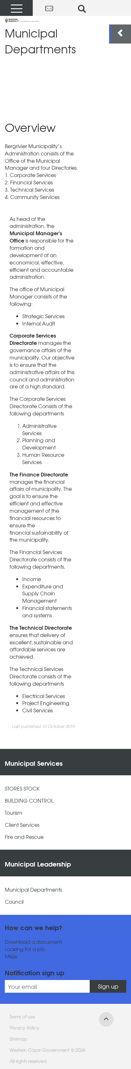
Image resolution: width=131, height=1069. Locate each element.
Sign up (108, 986)
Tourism (13, 812)
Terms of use (22, 1016)
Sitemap (19, 1039)
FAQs (11, 956)
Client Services (22, 824)
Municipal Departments (33, 889)
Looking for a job (25, 949)
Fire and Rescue (24, 836)
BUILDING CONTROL (29, 800)
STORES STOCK (22, 788)
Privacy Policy (24, 1027)
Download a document (33, 941)
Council (14, 901)
